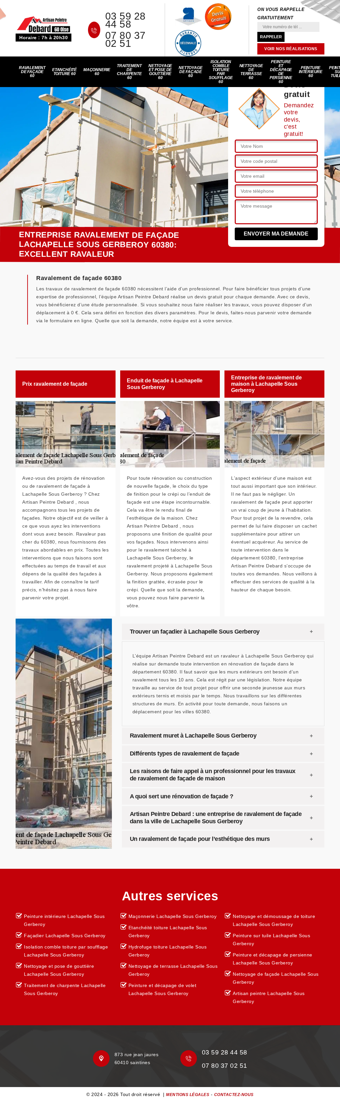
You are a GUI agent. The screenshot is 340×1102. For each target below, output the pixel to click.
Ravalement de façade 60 (32, 71)
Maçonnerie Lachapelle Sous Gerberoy (172, 916)
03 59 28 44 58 (125, 20)
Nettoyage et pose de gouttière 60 (160, 71)
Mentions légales (187, 1094)
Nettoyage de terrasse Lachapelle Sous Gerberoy (173, 970)
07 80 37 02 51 (125, 40)
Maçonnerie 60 (96, 71)
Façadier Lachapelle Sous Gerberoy (65, 935)
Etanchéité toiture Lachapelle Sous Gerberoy (167, 931)
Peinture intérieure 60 (310, 71)
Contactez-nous (234, 1094)
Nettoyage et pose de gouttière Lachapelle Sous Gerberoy (59, 970)
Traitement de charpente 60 (129, 71)
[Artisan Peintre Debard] (43, 24)
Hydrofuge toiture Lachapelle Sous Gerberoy (167, 950)
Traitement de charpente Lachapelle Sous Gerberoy (65, 989)
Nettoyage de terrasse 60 (251, 71)
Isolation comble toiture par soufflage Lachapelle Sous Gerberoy (66, 950)
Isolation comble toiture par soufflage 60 (220, 71)
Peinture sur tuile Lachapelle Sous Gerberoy (271, 939)
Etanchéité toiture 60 (64, 71)
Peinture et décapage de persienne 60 (281, 71)
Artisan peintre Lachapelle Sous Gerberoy (269, 997)
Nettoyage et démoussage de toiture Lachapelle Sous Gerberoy (274, 920)
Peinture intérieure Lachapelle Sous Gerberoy (64, 920)
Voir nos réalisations (290, 49)
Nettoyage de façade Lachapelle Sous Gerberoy (276, 978)
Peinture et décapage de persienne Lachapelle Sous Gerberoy (272, 958)
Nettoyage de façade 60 (190, 71)
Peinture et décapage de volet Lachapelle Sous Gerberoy (162, 989)
